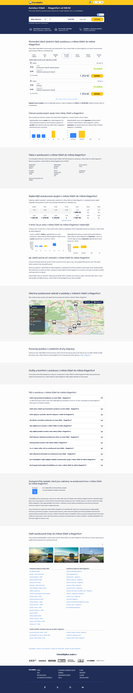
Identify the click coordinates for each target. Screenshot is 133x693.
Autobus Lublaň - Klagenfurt (73, 585)
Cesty (60, 677)
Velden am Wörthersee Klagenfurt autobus (77, 602)
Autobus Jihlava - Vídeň (36, 596)
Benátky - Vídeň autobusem (37, 574)
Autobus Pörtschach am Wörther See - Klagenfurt (79, 591)
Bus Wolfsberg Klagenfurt (73, 607)
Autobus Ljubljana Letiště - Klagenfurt (76, 632)
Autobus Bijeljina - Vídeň (36, 577)
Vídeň (88, 302)
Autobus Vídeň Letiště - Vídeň (37, 638)
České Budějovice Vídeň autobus (38, 588)
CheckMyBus (32, 648)
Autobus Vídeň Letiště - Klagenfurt (75, 638)
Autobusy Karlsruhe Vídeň (36, 599)
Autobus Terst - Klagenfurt (73, 596)
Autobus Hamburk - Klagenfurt (74, 579)
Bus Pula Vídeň (33, 613)
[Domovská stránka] (36, 2)
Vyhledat (97, 76)
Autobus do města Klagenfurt (72, 648)
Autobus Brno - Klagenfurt (73, 577)
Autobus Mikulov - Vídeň (36, 602)
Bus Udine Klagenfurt (72, 599)
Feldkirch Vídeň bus (35, 591)
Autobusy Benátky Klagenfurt (74, 571)
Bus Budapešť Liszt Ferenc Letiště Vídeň (40, 635)
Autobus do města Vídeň (57, 648)
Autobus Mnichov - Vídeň (36, 604)
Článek (82, 675)
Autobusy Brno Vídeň (35, 582)
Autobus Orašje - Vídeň (36, 607)
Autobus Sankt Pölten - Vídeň (37, 621)
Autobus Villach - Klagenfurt (73, 604)
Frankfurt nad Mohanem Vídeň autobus (40, 593)
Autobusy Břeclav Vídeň (36, 579)
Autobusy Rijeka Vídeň (35, 615)
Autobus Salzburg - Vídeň (36, 618)
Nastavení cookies (64, 675)
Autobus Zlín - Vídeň (35, 624)
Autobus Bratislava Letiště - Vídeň (38, 632)
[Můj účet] (89, 2)
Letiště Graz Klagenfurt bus (73, 635)
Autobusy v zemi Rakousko (43, 648)
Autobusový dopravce (44, 677)
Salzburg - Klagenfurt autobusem (75, 593)
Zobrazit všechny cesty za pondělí (67, 99)
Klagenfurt (99, 302)
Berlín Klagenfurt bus (72, 574)
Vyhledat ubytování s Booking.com (39, 23)
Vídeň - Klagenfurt (85, 355)
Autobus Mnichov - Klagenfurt (74, 588)
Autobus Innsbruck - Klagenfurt (74, 582)
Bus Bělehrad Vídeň (35, 571)
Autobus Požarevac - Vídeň (37, 610)
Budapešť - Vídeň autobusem (37, 585)
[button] (74, 326)
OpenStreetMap (95, 334)
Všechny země (84, 677)
